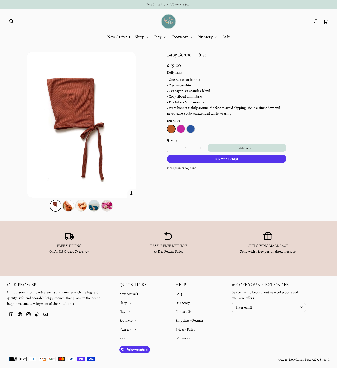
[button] (11, 21)
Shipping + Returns (190, 320)
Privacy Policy (185, 329)
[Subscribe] (301, 307)
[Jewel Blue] (190, 129)
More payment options (181, 168)
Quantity (172, 140)
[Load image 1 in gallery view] (55, 206)
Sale (122, 338)
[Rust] (171, 129)
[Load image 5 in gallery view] (107, 206)
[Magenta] (181, 129)
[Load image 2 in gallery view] (68, 206)
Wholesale (183, 338)
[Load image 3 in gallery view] (81, 206)
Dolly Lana (296, 359)
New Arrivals (128, 293)
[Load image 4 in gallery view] (94, 206)
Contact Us (183, 311)
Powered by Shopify (317, 359)
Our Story (183, 302)
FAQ (179, 293)
